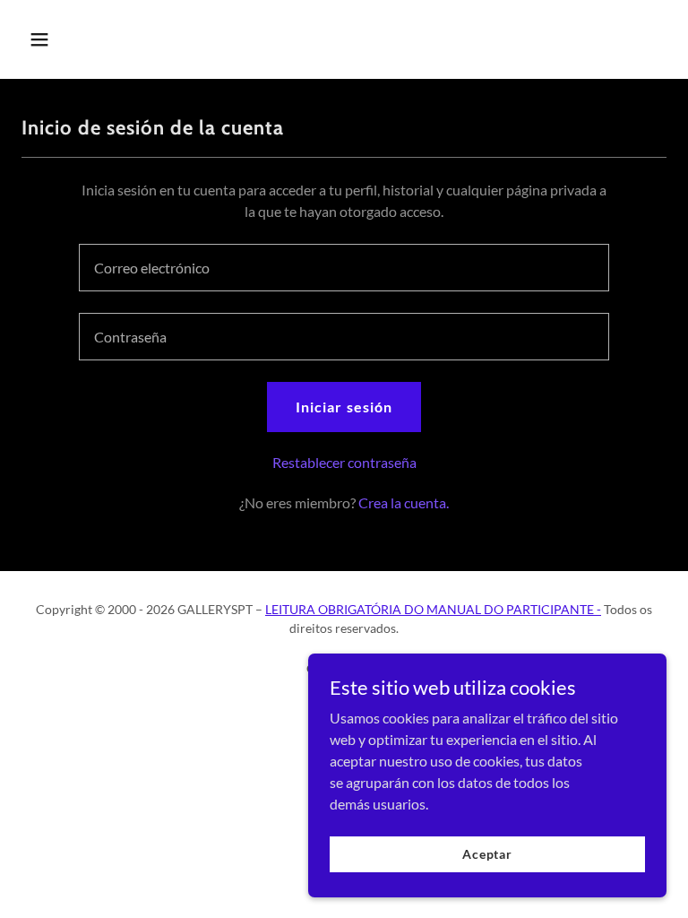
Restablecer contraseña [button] (344, 462)
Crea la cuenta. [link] (403, 502)
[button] (70, 39)
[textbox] (344, 267)
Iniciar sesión (343, 406)
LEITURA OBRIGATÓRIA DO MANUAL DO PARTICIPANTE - (433, 609)
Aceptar (487, 854)
